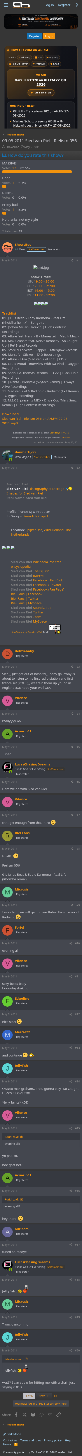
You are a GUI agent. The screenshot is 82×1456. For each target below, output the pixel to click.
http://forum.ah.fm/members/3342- (29, 632)
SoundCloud (31, 607)
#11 (77, 976)
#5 (78, 747)
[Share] (72, 260)
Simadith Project (35, 516)
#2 (78, 468)
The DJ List (30, 571)
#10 (77, 943)
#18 (77, 1280)
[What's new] (77, 5)
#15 (77, 1128)
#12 (77, 1014)
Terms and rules (30, 1440)
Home (7, 1444)
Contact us (10, 1440)
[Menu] (6, 5)
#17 (77, 1245)
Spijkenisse (34, 530)
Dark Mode (13, 1434)
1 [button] (8, 183)
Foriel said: (12, 1137)
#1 (78, 260)
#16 (77, 1191)
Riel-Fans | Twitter (24, 598)
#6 (78, 782)
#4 (78, 714)
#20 (77, 1350)
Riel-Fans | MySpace (26, 603)
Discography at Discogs (46, 488)
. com (26, 617)
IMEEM (27, 575)
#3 (78, 667)
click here (66, 437)
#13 (77, 1048)
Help (68, 1440)
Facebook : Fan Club (37, 580)
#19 (77, 1317)
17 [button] (9, 168)
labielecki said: (14, 1359)
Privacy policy (53, 1440)
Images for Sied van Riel (25, 493)
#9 (78, 905)
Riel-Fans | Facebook (26, 594)
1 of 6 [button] (29, 1396)
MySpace (29, 621)
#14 (77, 1081)
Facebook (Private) (36, 584)
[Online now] (11, 459)
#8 (78, 848)
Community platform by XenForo (37, 1452)
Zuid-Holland (54, 530)
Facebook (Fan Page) (37, 589)
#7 (78, 815)
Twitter (27, 612)
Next (41, 1396)
